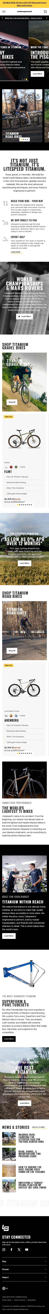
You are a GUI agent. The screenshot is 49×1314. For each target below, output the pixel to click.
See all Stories (38, 1127)
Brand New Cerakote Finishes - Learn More (24, 18)
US (7, 1288)
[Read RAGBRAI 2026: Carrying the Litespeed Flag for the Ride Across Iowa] (24, 1139)
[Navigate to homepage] (24, 11)
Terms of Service (19, 1300)
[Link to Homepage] (24, 1228)
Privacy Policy (6, 1300)
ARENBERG (11, 720)
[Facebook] (11, 1249)
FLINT (8, 471)
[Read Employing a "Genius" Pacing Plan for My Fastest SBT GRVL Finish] (24, 1185)
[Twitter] (19, 1249)
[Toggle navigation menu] (3, 11)
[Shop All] (24, 382)
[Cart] (45, 11)
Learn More (9, 74)
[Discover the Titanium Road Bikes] (22, 115)
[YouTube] (26, 1249)
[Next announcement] (46, 18)
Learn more (15, 252)
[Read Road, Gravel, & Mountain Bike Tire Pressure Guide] (24, 1154)
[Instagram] (3, 1249)
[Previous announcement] (2, 18)
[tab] (22, 79)
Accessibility (32, 1300)
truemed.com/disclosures (20, 1309)
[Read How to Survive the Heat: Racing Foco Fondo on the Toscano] (24, 1170)
